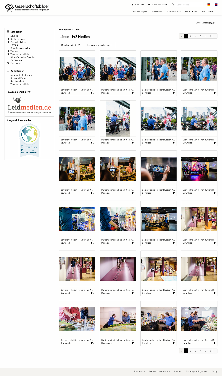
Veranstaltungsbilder (19, 54)
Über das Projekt (140, 11)
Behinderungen (17, 39)
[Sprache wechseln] (209, 4)
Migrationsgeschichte (20, 48)
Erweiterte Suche (160, 4)
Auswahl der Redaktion (21, 75)
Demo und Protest (18, 78)
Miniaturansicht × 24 (71, 45)
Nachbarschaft (17, 81)
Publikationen (16, 60)
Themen (14, 51)
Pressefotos (15, 63)
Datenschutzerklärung (160, 371)
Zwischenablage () (205, 22)
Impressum (140, 371)
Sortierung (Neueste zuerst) (99, 45)
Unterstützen (192, 11)
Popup (215, 371)
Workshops (157, 11)
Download (65, 92)
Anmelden (139, 4)
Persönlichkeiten (18, 42)
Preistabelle (208, 11)
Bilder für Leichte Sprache (22, 57)
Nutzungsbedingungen (197, 371)
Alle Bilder (15, 36)
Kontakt (179, 371)
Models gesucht (174, 11)
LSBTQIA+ (14, 45)
